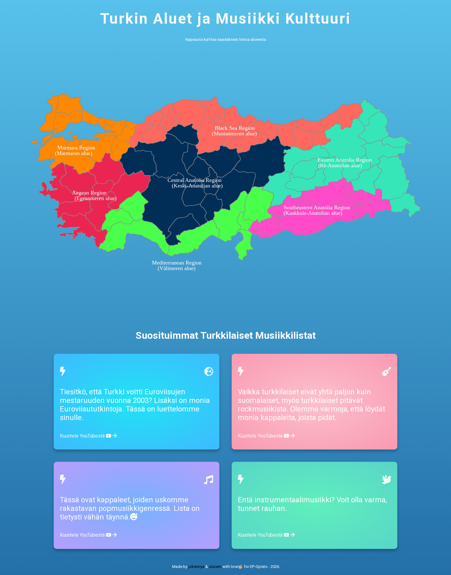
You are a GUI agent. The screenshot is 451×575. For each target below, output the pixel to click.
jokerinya (196, 566)
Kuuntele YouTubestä (83, 436)
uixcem (215, 566)
